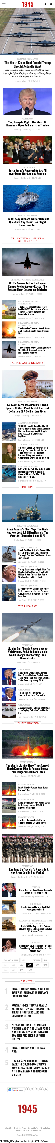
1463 (13, 965)
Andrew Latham (21, 80)
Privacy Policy (44, 1128)
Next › (22, 970)
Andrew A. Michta (19, 293)
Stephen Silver (19, 539)
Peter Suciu (26, 935)
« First (25, 960)
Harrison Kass (23, 793)
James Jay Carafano (21, 129)
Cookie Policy (36, 1130)
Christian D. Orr (26, 913)
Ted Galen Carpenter (26, 716)
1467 (45, 965)
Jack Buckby (22, 561)
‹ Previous (36, 960)
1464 (21, 965)
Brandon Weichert (25, 480)
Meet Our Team (20, 1128)
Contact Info (33, 1128)
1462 (5, 965)
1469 (13, 970)
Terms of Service (22, 1130)
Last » (31, 970)
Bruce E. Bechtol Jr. (21, 177)
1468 (5, 970)
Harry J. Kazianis (21, 415)
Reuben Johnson (24, 439)
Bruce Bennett (23, 811)
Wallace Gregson (21, 229)
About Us (8, 1128)
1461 (45, 960)
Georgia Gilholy (23, 580)
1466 (37, 965)
